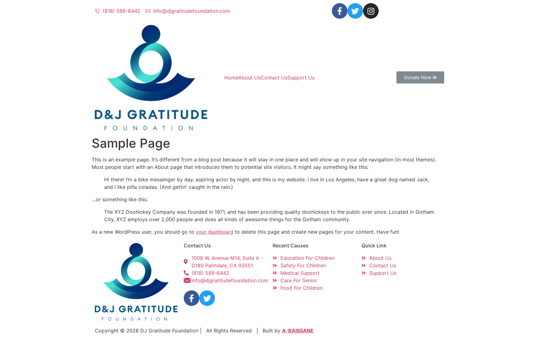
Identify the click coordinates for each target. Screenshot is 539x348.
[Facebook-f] (339, 11)
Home (231, 77)
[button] (420, 77)
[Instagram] (371, 11)
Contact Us (273, 77)
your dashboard (214, 232)
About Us (249, 77)
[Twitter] (355, 11)
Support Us (300, 77)
